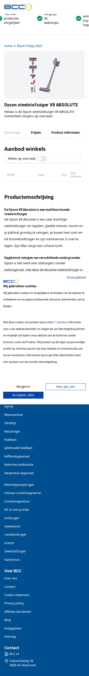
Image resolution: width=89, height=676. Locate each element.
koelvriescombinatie (18, 464)
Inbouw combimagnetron (22, 493)
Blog (7, 620)
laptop (9, 406)
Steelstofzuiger (15, 551)
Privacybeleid (76, 277)
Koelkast (10, 440)
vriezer (9, 543)
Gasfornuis (12, 560)
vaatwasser (12, 526)
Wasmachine (13, 415)
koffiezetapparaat (17, 456)
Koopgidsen (13, 628)
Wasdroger (12, 431)
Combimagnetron (17, 501)
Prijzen (36, 132)
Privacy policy (14, 603)
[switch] (42, 158)
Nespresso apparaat (19, 473)
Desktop (10, 423)
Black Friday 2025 (29, 46)
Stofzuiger (11, 518)
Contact (9, 587)
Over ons (10, 578)
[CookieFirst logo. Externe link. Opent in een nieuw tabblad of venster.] (11, 281)
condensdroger (15, 534)
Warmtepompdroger (19, 485)
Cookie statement (16, 595)
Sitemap (10, 636)
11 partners (61, 322)
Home (8, 46)
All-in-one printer (16, 509)
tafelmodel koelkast (18, 448)
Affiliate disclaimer (17, 612)
